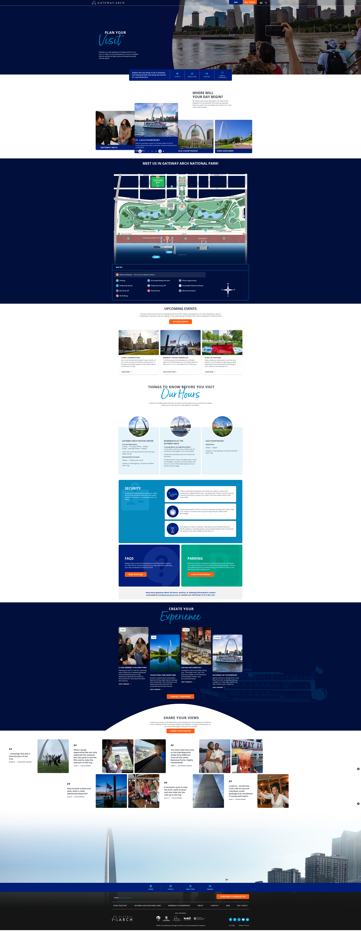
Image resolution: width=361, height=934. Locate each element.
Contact (215, 905)
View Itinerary (124, 684)
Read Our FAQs (136, 574)
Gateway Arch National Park (147, 905)
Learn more (125, 371)
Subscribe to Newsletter (232, 896)
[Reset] (180, 219)
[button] (140, 151)
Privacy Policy (244, 925)
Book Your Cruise (169, 371)
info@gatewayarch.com (168, 595)
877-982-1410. (209, 595)
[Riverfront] (115, 136)
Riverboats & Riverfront (179, 905)
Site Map (232, 925)
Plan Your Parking (200, 574)
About (200, 905)
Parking (210, 889)
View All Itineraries (180, 696)
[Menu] (261, 3)
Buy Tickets (250, 2)
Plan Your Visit (120, 905)
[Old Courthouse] (154, 116)
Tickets (171, 889)
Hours (150, 889)
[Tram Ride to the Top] (231, 136)
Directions (190, 889)
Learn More (209, 371)
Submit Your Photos (180, 730)
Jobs (236, 2)
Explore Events (180, 321)
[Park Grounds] (192, 136)
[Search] (266, 3)
